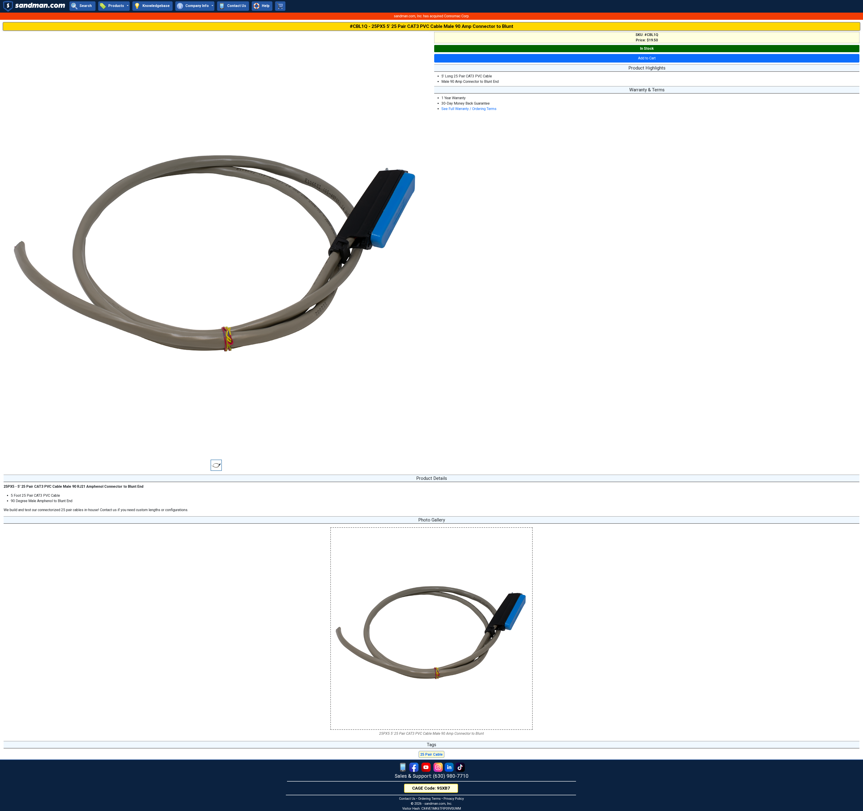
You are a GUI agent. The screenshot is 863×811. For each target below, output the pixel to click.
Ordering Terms (429, 799)
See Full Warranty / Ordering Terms (468, 109)
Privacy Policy (454, 799)
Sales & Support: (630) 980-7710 (432, 776)
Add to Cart (647, 58)
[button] (114, 6)
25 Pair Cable (431, 754)
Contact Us (407, 799)
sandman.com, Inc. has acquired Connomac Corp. (431, 16)
